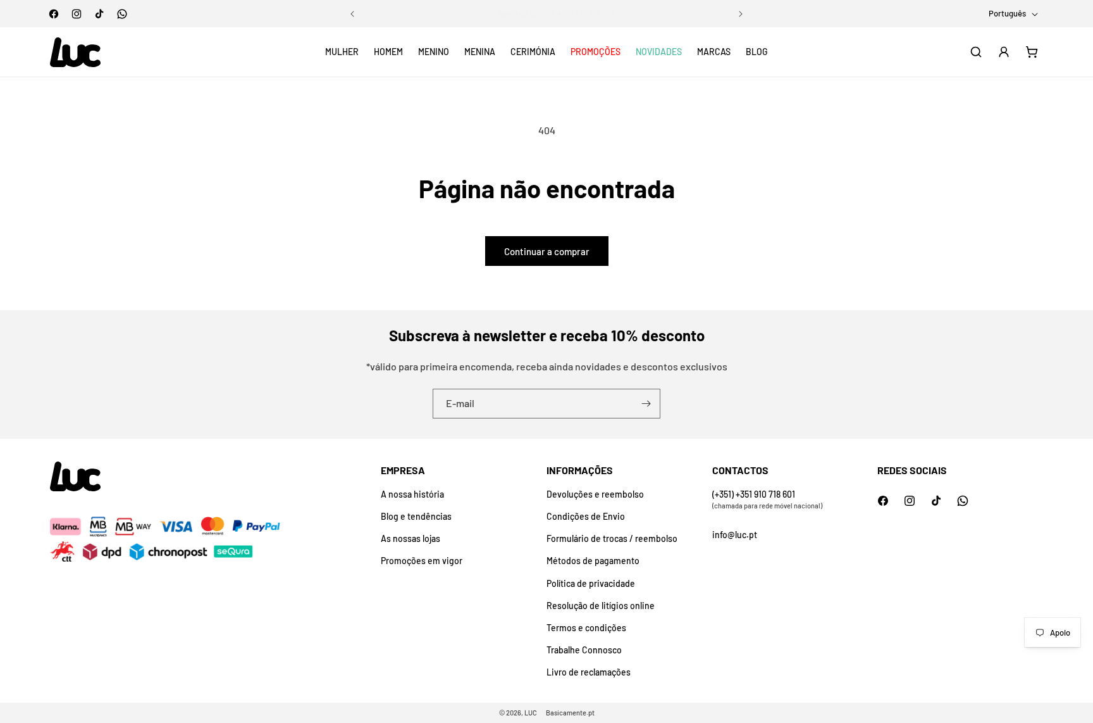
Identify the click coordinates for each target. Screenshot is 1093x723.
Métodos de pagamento (592, 560)
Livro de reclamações (588, 672)
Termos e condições (586, 627)
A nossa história (412, 494)
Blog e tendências (416, 516)
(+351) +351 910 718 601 (753, 494)
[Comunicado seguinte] (741, 14)
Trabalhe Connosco (584, 649)
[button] (342, 52)
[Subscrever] (646, 403)
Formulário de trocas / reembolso (611, 538)
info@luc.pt (734, 534)
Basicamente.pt (570, 712)
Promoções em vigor (421, 560)
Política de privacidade (590, 583)
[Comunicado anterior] (352, 14)
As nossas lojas (410, 538)
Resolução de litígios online (600, 605)
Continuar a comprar (547, 251)
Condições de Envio (585, 516)
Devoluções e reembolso (595, 494)
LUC (530, 712)
